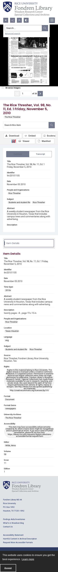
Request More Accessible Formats (18, 542)
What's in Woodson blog (13, 523)
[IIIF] (13, 141)
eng (7, 340)
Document (9, 399)
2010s (8, 290)
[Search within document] (52, 125)
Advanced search (12, 34)
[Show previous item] (17, 93)
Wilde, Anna (10, 445)
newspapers (10, 409)
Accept (8, 568)
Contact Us (8, 527)
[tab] (17, 154)
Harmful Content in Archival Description (20, 539)
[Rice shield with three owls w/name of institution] (27, 9)
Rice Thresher (15, 193)
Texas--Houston (12, 331)
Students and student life (19, 202)
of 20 (34, 93)
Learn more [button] (28, 559)
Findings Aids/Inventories (14, 519)
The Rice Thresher (12, 117)
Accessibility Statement (13, 535)
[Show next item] (40, 93)
